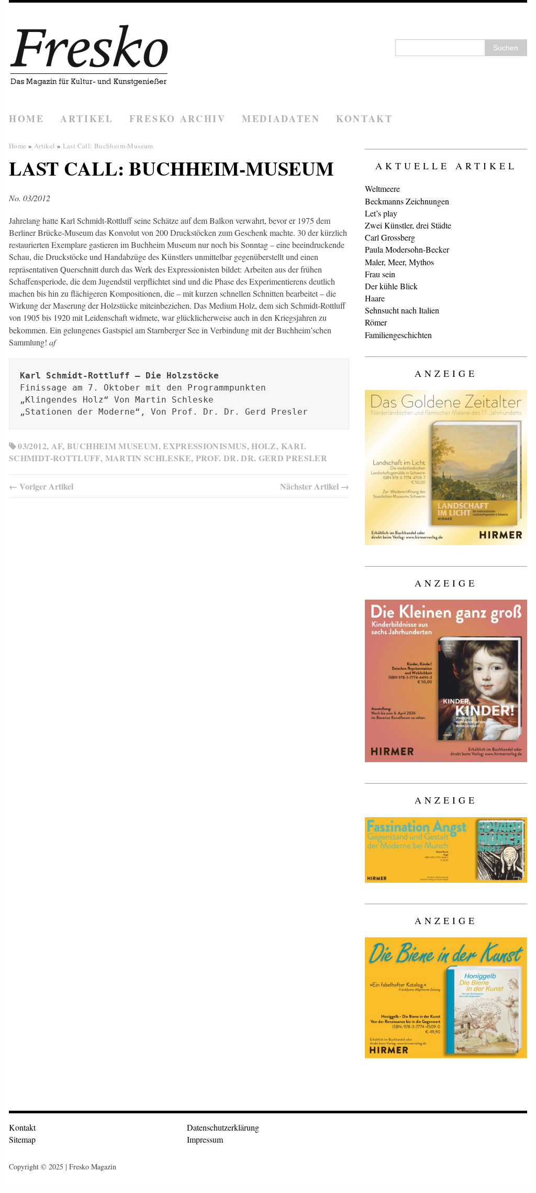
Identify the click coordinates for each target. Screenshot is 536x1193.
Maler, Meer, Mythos (399, 261)
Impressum (205, 1139)
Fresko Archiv (177, 118)
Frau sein (380, 273)
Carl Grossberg (390, 237)
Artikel (87, 118)
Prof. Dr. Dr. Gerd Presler (261, 458)
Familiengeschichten (398, 334)
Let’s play (381, 213)
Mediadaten (281, 118)
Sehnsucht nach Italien (402, 310)
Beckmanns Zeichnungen (407, 201)
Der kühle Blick (391, 285)
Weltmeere (382, 188)
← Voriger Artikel (41, 486)
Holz (263, 446)
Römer (376, 322)
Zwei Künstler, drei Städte (408, 225)
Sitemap (22, 1139)
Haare (375, 297)
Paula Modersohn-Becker (407, 249)
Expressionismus (205, 446)
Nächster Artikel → (314, 486)
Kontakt (364, 118)
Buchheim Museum (112, 446)
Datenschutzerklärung (223, 1127)
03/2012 (32, 446)
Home (26, 118)
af (57, 446)
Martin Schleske (148, 458)
